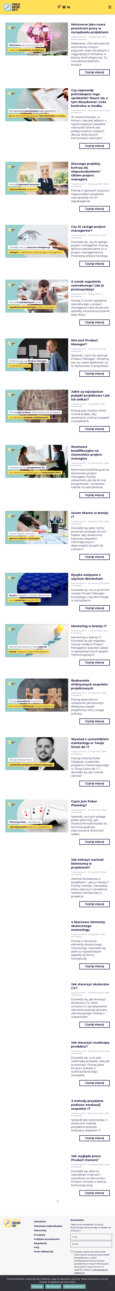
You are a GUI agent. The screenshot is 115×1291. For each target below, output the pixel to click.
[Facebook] (64, 7)
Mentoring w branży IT (89, 626)
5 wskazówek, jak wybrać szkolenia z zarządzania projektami (89, 1214)
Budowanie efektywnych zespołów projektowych (89, 684)
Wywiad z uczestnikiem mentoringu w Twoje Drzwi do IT (90, 743)
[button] (110, 7)
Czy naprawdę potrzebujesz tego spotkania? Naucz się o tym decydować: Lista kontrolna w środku (89, 98)
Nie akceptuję (53, 1286)
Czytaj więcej (94, 72)
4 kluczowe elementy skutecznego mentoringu (88, 926)
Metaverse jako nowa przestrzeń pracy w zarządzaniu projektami (89, 28)
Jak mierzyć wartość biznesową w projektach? (87, 863)
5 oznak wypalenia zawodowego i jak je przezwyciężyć (87, 285)
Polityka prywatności (74, 1286)
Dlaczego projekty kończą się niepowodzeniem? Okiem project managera (85, 171)
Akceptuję (37, 1286)
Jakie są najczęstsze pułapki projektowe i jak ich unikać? (90, 395)
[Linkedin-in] (69, 7)
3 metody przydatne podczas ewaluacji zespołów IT (87, 1104)
